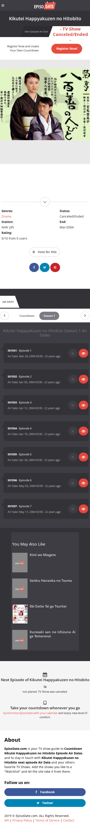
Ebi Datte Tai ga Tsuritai (48, 606)
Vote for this (47, 252)
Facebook (47, 792)
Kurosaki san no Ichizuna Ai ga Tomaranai (52, 634)
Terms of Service (47, 820)
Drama (6, 216)
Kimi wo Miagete (43, 555)
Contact (68, 820)
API (6, 820)
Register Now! (66, 48)
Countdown (27, 316)
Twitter (47, 803)
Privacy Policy (22, 820)
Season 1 (49, 316)
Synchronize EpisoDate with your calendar (30, 713)
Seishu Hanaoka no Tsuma (51, 580)
